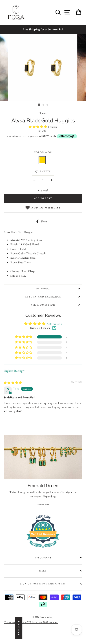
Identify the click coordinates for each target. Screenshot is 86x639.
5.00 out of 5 (54, 324)
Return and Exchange (43, 296)
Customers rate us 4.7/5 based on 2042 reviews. (31, 622)
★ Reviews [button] (18, 628)
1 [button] (39, 104)
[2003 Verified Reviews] (43, 548)
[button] (38, 127)
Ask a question (43, 304)
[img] (13, 382)
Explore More (43, 505)
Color (43, 152)
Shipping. (43, 288)
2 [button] (44, 105)
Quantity (43, 171)
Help (43, 570)
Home (42, 113)
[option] (43, 29)
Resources (42, 557)
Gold (42, 160)
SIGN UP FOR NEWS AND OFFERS (43, 583)
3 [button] (48, 105)
